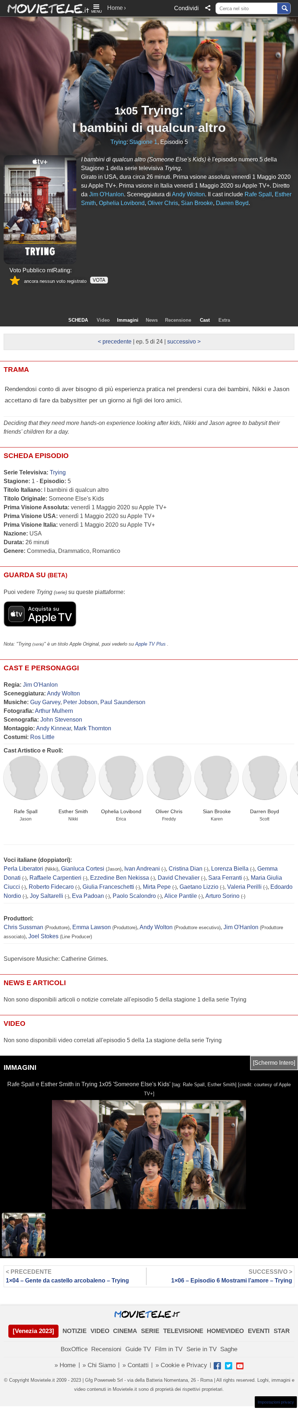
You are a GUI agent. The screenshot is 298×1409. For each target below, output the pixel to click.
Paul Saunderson (122, 702)
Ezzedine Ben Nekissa (119, 878)
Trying (160, 110)
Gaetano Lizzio (199, 887)
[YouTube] (239, 1365)
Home (115, 8)
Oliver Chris (169, 811)
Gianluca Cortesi (82, 869)
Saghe (228, 1349)
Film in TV (168, 1349)
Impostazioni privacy (276, 1402)
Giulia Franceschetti (108, 887)
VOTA (99, 280)
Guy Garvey (45, 702)
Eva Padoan (88, 896)
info (292, 20)
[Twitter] (228, 1365)
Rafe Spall (25, 811)
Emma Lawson (91, 927)
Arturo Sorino (222, 896)
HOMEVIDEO (225, 1331)
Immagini (127, 320)
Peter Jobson (80, 702)
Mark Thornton (92, 728)
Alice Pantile (180, 896)
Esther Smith (73, 811)
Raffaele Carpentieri (55, 878)
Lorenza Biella (230, 869)
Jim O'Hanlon (40, 685)
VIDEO (99, 1331)
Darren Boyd (264, 811)
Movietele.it (44, 8)
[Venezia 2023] (33, 1331)
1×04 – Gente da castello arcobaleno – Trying (67, 1276)
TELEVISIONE (183, 1331)
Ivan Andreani (142, 869)
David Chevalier (179, 878)
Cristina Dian (185, 869)
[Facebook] (217, 1365)
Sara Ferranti (225, 878)
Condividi (186, 8)
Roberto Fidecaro (51, 887)
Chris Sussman (23, 927)
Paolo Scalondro (134, 896)
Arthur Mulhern (54, 711)
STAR (282, 1331)
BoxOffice (74, 1349)
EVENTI (259, 1331)
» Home (65, 1365)
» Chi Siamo (99, 1365)
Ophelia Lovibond (121, 811)
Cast (205, 320)
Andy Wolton (63, 693)
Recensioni (106, 1349)
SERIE (150, 1331)
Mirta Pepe (157, 887)
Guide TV (138, 1349)
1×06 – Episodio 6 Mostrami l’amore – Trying (231, 1276)
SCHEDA (78, 320)
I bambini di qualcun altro (149, 127)
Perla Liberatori (23, 869)
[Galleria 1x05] (40, 209)
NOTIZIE (74, 1331)
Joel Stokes (43, 936)
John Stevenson (61, 719)
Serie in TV (201, 1349)
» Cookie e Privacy (181, 1365)
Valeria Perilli (244, 887)
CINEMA (125, 1331)
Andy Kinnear (53, 728)
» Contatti (135, 1365)
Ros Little (42, 737)
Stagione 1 (143, 142)
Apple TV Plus (150, 644)
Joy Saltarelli (46, 896)
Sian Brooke (217, 811)
